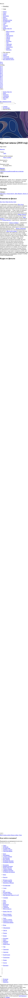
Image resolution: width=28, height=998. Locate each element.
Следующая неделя (8, 58)
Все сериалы (6, 859)
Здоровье (5, 25)
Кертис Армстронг (21, 228)
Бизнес (8, 40)
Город (4, 13)
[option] (3, 193)
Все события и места (8, 59)
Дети (4, 27)
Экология (8, 45)
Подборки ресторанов (9, 872)
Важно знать (6, 944)
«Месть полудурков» (11, 231)
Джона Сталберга (13, 222)
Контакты (8, 49)
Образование (9, 35)
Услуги (5, 962)
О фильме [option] (2, 171)
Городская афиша (7, 851)
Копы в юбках (15, 835)
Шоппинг (5, 941)
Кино (4, 14)
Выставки (5, 97)
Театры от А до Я (7, 921)
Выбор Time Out (7, 28)
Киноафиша (6, 855)
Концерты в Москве (8, 882)
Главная (5, 106)
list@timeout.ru (22, 996)
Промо (8, 48)
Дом (7, 42)
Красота (5, 18)
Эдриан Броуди (6, 220)
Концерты (5, 94)
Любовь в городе (7, 849)
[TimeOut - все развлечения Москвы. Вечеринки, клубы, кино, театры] (3, 2)
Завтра (5, 55)
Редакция (5, 979)
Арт (4, 24)
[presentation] (1, 89)
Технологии (9, 47)
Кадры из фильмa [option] (18, 171)
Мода (4, 17)
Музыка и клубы (7, 20)
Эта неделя (6, 56)
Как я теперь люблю (5, 835)
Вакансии (5, 982)
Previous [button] (3, 169)
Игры (7, 34)
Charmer (7, 997)
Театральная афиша (8, 922)
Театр (7, 32)
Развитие (5, 906)
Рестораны (6, 16)
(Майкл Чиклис (22, 214)
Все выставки (6, 892)
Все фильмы (6, 108)
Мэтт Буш (20, 204)
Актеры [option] (7, 171)
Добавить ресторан (8, 870)
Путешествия (6, 21)
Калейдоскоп (6, 954)
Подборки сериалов (8, 862)
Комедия (2, 168)
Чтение (8, 38)
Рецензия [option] (11, 171)
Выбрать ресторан (8, 866)
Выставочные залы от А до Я (11, 895)
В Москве (5, 847)
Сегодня (5, 53)
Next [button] (2, 173)
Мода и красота (10, 31)
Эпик (20, 835)
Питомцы (8, 41)
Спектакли (6, 96)
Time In (8, 37)
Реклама (5, 980)
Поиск (5, 11)
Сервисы (5, 942)
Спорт (4, 23)
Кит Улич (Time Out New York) (8, 202)
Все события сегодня (5, 101)
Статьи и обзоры (7, 856)
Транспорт (9, 44)
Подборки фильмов (8, 860)
